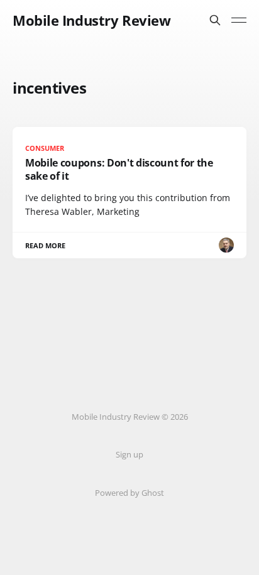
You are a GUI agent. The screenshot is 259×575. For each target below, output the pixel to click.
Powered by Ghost (129, 492)
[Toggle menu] (238, 20)
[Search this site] (215, 20)
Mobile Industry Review (91, 20)
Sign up (129, 454)
